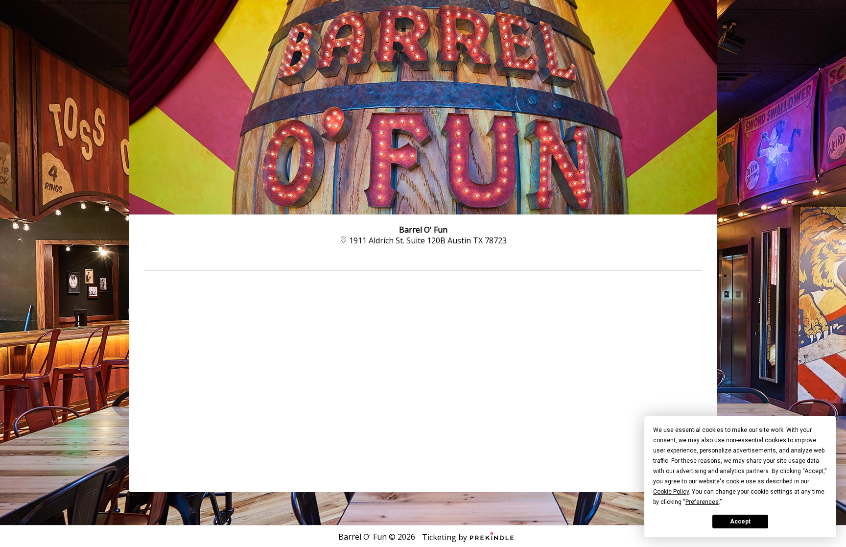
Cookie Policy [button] (671, 491)
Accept (740, 521)
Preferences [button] (702, 502)
